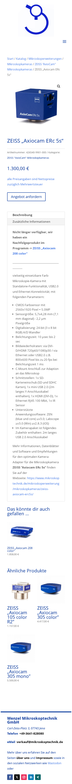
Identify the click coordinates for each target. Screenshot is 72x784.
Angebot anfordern (26, 196)
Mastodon (54, 763)
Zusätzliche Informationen (31, 222)
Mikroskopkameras (19, 64)
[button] (59, 86)
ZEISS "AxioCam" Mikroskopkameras (28, 157)
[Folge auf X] (17, 777)
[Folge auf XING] (38, 777)
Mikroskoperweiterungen (45, 59)
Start (10, 59)
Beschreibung (22, 215)
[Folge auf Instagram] (24, 777)
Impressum (44, 758)
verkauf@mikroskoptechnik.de (40, 742)
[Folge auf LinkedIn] (31, 777)
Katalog (21, 59)
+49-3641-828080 (31, 733)
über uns (22, 758)
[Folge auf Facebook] (10, 777)
